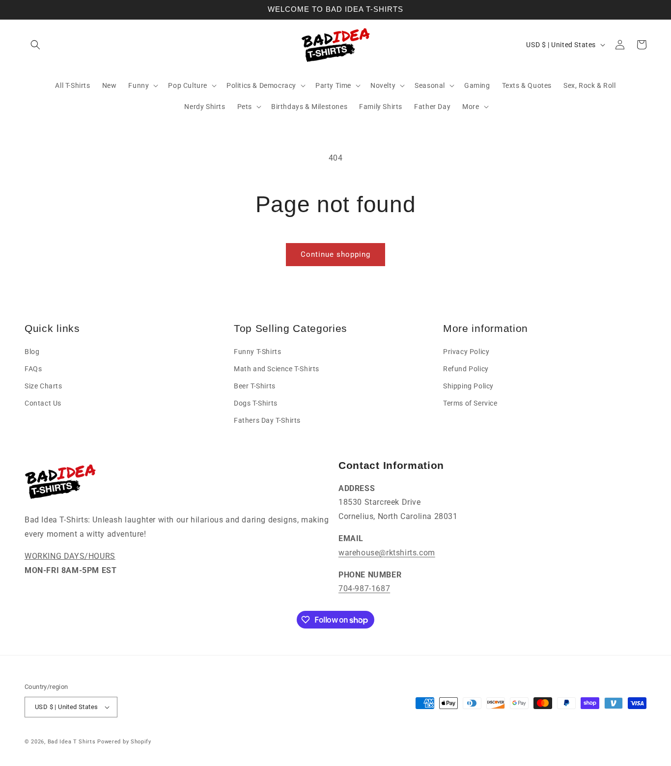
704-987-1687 (364, 588)
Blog (32, 352)
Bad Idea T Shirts (72, 742)
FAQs (33, 369)
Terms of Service (470, 403)
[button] (35, 44)
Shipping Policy (468, 386)
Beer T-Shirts (255, 386)
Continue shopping (335, 254)
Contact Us (43, 403)
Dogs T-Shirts (256, 403)
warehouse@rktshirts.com (386, 552)
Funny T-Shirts (257, 352)
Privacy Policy (466, 352)
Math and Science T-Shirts (276, 369)
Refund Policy (466, 369)
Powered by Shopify (124, 742)
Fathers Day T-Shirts (267, 420)
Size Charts (43, 386)
